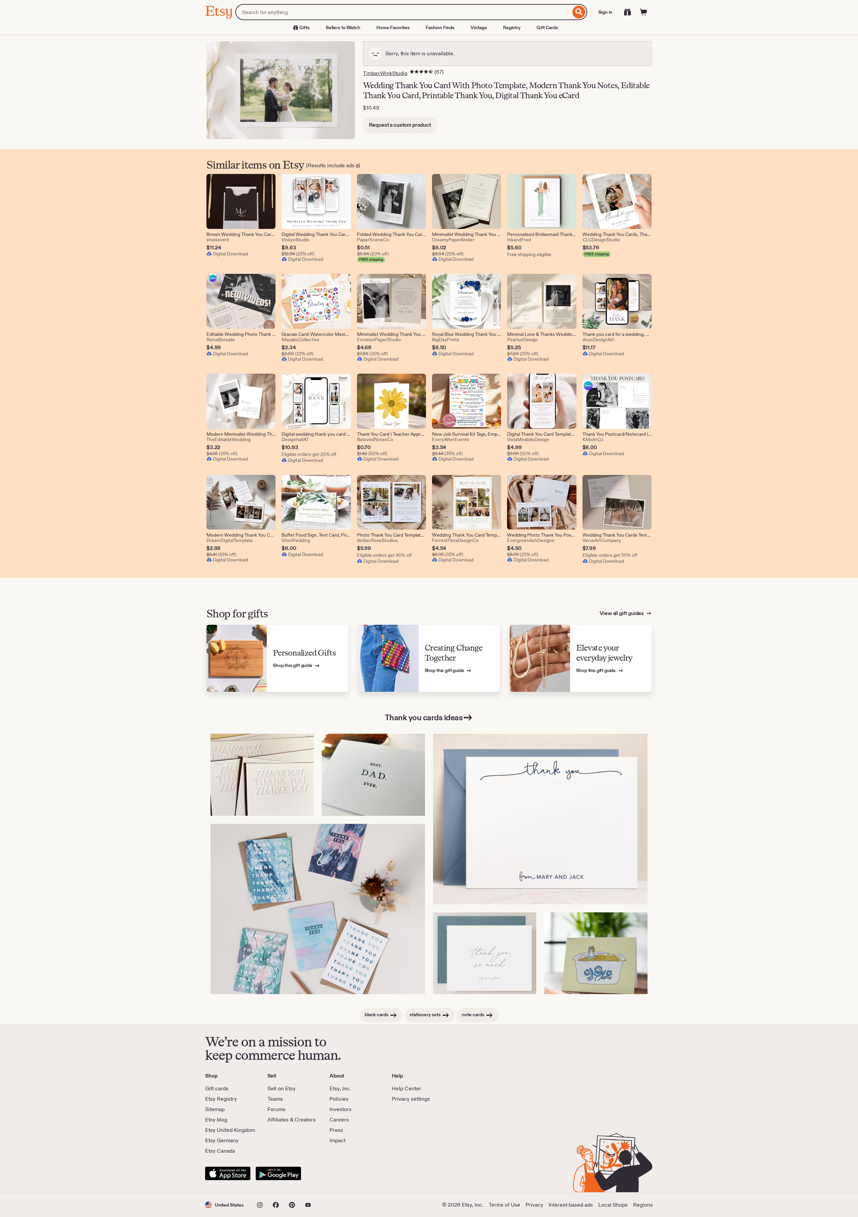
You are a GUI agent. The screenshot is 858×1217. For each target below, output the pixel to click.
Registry (511, 27)
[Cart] (643, 12)
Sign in (605, 12)
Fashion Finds (440, 27)
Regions (643, 1205)
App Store (227, 1173)
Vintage (479, 27)
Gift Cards (547, 27)
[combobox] (403, 12)
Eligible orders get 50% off (610, 555)
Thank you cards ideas (424, 717)
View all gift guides (622, 613)
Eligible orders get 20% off (309, 454)
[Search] (579, 12)
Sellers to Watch (343, 27)
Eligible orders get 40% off (384, 555)
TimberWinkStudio (385, 73)
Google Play (278, 1173)
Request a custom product (400, 125)
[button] (224, 1205)
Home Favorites (393, 27)
